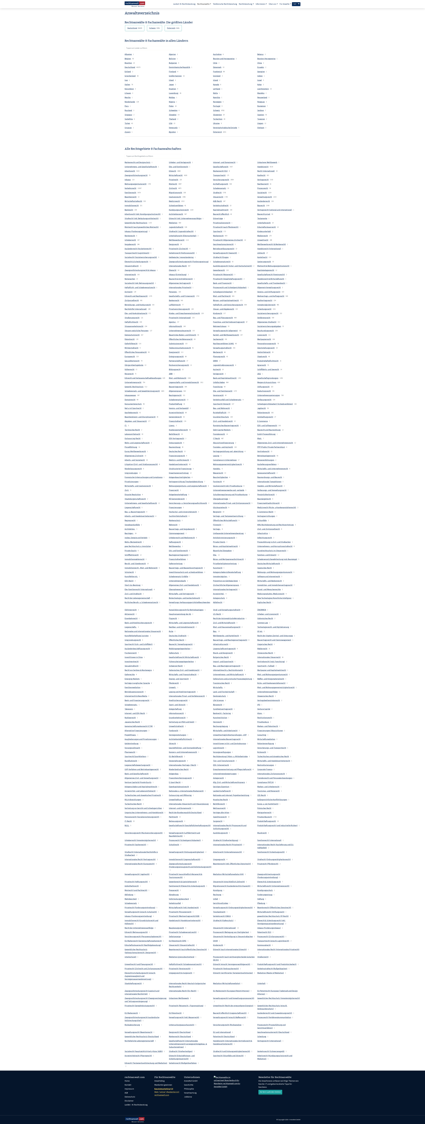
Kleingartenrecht (264, 812)
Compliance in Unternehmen (225, 460)
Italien (127, 84)
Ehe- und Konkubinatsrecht (136, 313)
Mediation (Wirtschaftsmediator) (226, 983)
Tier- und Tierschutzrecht (224, 761)
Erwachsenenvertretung (179, 473)
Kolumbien (129, 89)
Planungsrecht (219, 356)
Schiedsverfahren (176, 205)
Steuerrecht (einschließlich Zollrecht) (229, 881)
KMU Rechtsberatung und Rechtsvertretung (275, 525)
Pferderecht (174, 683)
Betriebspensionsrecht (134, 692)
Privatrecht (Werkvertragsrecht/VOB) (184, 916)
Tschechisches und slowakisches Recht (273, 756)
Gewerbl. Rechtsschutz (134, 386)
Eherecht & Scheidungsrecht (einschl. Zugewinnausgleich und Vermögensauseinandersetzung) (140, 976)
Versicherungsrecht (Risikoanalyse (227, 1025)
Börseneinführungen (265, 460)
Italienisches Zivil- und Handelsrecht (184, 670)
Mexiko (128, 97)
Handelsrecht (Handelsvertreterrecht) (185, 920)
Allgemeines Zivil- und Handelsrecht (184, 585)
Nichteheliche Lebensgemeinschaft (139, 1041)
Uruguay (128, 127)
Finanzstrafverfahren (177, 559)
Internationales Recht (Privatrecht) (227, 844)
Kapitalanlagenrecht (265, 270)
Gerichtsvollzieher (220, 903)
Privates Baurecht (264, 817)
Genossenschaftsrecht (266, 473)
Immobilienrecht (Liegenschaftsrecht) (184, 859)
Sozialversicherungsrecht (267, 313)
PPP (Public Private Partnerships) (271, 447)
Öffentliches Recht (176, 640)
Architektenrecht (176, 214)
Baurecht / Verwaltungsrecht (181, 644)
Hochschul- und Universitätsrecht (183, 512)
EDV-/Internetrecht (221, 765)
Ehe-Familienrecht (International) (139, 589)
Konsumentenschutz (133, 404)
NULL (127, 825)
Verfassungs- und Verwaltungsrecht (272, 490)
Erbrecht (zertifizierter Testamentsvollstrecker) (233, 973)
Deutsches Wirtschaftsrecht (268, 563)
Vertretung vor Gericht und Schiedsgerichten (143, 808)
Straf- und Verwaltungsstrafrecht (226, 610)
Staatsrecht (262, 356)
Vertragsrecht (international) (269, 1041)
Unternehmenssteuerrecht (180, 330)
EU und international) (222, 1032)
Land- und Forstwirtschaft (223, 692)
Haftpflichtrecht (131, 322)
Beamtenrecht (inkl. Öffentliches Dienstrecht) (232, 864)
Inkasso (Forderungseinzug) (136, 231)
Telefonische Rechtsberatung (225, 4)
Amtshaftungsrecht (265, 417)
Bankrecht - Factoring (222, 713)
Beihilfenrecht (219, 804)
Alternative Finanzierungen (136, 730)
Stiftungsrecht (263, 386)
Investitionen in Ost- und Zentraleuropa (229, 743)
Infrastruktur (262, 533)
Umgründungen (131, 473)
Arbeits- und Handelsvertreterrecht (139, 516)
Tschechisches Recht (133, 804)
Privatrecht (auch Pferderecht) (226, 227)
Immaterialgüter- (220, 576)
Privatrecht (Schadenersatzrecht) (183, 932)
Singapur (128, 114)
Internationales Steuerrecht (269, 657)
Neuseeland (262, 97)
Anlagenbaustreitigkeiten (179, 477)
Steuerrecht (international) (224, 928)
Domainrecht (130, 399)
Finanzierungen (175, 507)
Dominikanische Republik (179, 67)
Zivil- (127, 490)
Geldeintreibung (131, 743)
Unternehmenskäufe (177, 581)
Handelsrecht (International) (269, 248)
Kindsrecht (217, 313)
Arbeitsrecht (130, 171)
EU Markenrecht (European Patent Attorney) (231, 991)
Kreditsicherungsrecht (178, 700)
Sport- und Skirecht (177, 704)
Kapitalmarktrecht (220, 210)
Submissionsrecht (176, 343)
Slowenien (217, 114)
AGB (126, 1093)
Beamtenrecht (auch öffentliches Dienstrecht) (188, 949)
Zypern (127, 132)
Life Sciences (218, 700)
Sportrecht (217, 231)
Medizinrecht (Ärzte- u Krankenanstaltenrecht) (276, 507)
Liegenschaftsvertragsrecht (224, 648)
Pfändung (261, 903)
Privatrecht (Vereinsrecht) (180, 968)
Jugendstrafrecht (176, 227)
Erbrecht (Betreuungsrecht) (136, 932)
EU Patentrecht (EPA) (177, 941)
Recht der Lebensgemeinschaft (137, 598)
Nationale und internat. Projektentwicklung (231, 795)
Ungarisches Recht (265, 644)
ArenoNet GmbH (191, 1081)
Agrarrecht (261, 365)
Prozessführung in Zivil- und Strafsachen (274, 542)
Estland (128, 71)
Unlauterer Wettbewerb (267, 162)
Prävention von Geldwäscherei (225, 581)
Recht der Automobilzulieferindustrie (228, 618)
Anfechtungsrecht (264, 537)
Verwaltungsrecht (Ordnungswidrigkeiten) (186, 852)
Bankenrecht (174, 300)
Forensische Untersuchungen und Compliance (143, 477)
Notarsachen (130, 279)
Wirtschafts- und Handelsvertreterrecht (273, 761)
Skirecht (172, 743)
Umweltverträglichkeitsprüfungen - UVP (230, 735)
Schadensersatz (219, 188)
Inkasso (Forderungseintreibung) (138, 916)
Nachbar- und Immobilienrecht (182, 627)
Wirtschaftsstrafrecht (133, 201)
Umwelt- (172, 687)
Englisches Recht (264, 602)
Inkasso (128, 179)
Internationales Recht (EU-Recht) (182, 991)
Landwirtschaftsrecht (222, 791)
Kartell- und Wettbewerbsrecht (226, 335)
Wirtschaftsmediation (266, 739)
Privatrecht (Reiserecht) (223, 274)
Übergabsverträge (220, 499)
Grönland (217, 76)
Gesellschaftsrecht (220, 166)
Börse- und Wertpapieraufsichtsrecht (228, 559)
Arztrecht (128, 292)
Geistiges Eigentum (221, 786)
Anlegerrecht (218, 778)
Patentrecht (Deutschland (224, 1036)
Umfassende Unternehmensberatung (228, 533)
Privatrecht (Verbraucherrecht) (226, 968)
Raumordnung (175, 447)
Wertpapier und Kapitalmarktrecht (271, 670)
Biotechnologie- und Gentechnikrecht (184, 598)
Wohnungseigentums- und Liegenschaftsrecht (188, 486)
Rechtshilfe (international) (136, 309)
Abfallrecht (217, 602)
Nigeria (172, 102)
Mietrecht (173, 184)
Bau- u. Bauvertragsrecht (135, 512)
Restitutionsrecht (264, 717)
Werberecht (218, 352)
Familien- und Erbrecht (266, 555)
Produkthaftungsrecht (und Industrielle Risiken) (277, 825)
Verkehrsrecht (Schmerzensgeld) (271, 1051)
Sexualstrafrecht (131, 666)
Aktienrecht (129, 614)
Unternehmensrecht (133, 382)
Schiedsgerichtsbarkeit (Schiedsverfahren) (275, 404)
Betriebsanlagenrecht (266, 455)
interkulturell (130, 957)
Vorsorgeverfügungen (222, 752)
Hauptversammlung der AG (180, 614)
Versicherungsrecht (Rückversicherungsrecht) (144, 833)
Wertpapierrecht (264, 339)
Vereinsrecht (218, 395)
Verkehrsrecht (130, 188)
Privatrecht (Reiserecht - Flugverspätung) (186, 1005)
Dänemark (217, 67)
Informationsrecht (176, 713)
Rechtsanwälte (203, 4)
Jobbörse (188, 1097)
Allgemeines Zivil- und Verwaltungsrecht (141, 778)
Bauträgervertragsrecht (178, 555)
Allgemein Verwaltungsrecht (269, 287)
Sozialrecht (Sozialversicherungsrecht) (141, 257)
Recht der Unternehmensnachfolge (139, 928)
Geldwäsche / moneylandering (181, 257)
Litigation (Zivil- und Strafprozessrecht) (141, 464)
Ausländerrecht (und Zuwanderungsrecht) (274, 1013)
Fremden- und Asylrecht (223, 447)
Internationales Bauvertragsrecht (227, 739)
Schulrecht (129, 572)
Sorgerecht (217, 821)
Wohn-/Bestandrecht (133, 542)
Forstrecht (217, 481)
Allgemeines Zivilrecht (134, 455)
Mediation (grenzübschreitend (181, 957)
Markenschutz (175, 520)
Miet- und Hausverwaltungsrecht (226, 627)
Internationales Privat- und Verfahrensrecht (187, 696)
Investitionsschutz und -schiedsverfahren (186, 572)
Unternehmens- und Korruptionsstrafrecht (275, 546)
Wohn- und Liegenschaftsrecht (137, 443)
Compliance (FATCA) (265, 782)
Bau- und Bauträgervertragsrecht (226, 666)
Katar (259, 84)
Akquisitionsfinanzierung (223, 443)
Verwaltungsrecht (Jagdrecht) (137, 874)
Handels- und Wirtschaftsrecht (270, 486)
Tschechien (217, 119)
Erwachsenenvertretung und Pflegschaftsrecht (232, 769)
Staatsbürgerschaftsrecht (135, 499)
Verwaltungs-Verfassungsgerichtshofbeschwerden (189, 602)
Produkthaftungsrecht (266, 821)
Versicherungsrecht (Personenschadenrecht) (143, 936)
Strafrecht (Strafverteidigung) (225, 840)
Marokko (260, 93)
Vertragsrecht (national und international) (274, 210)
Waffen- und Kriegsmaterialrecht (270, 679)
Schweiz (216, 110)
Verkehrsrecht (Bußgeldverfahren (183, 1063)
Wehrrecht (173, 525)
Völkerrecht (129, 369)
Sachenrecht (218, 339)
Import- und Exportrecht (223, 661)
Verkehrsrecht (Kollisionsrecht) (182, 253)
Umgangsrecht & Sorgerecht (180, 973)
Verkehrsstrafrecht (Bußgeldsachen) (272, 968)
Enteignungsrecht (176, 356)
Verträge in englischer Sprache (137, 683)
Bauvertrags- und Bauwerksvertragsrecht (186, 568)
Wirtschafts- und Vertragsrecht (181, 594)
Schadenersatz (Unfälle (178, 576)
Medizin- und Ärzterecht (179, 460)
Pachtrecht (173, 817)
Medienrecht (262, 235)
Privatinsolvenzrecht (221, 223)
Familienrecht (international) (269, 840)
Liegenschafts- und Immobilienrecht (184, 382)
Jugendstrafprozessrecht (223, 365)
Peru (127, 106)
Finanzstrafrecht (176, 421)
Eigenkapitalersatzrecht (179, 786)
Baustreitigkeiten (220, 477)
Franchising (218, 386)
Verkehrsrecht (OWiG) (222, 916)
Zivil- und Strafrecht (133, 594)
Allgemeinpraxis (175, 391)
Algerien (172, 54)
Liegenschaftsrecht (132, 507)
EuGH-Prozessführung (266, 434)
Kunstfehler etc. (131, 576)
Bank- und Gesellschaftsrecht (137, 773)
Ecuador (260, 67)
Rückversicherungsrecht (179, 365)
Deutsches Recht (176, 451)
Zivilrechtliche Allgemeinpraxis (226, 585)
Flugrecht (173, 618)
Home (127, 1081)
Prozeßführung (131, 447)
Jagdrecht (261, 408)
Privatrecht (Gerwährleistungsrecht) (140, 1005)
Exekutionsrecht (264, 391)
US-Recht (217, 614)
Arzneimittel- (218, 594)
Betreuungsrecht (176, 821)
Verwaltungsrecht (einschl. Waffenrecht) (229, 1017)
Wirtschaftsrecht (176, 175)
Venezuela (173, 127)
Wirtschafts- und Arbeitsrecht (225, 730)
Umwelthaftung (175, 799)
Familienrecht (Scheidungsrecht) (271, 852)
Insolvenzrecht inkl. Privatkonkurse (227, 486)
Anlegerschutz (219, 598)
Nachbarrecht (263, 184)
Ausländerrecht (263, 201)
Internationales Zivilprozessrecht (271, 773)
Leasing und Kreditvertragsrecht (182, 692)
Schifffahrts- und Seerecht (268, 369)
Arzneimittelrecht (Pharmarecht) (138, 1055)
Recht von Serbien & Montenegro (138, 670)
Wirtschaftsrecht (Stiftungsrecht (270, 912)
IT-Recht (128, 821)
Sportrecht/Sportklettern (135, 756)
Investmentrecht (132, 661)
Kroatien (172, 89)
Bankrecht (129, 210)
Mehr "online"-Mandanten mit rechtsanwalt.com (166, 1092)
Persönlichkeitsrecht (266, 494)
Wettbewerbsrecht (176, 240)
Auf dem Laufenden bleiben (270, 1092)
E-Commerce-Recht (265, 512)
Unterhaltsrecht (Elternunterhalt (182, 235)
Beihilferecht (174, 434)
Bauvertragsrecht (176, 386)
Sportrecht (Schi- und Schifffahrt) (139, 644)
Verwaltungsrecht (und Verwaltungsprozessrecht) (233, 998)
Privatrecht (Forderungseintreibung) (140, 907)
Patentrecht (130, 339)
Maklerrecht (262, 648)
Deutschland (130, 67)
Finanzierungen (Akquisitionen (270, 730)
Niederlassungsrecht (133, 468)
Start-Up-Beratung (132, 585)
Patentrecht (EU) (264, 932)
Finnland (172, 71)
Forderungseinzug (264, 894)
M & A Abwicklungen (133, 799)
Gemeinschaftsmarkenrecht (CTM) (139, 726)
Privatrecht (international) (180, 317)
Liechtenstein (263, 89)
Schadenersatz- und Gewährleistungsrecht (142, 391)
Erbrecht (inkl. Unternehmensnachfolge (185, 218)
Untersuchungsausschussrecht (181, 1025)
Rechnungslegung (220, 726)
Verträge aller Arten (221, 812)
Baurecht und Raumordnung (269, 430)
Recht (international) (266, 171)
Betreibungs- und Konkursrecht (138, 305)
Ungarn (260, 123)
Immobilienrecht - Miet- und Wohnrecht (141, 568)
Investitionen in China (134, 657)
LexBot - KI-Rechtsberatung (136, 1105)
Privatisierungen (131, 481)
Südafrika (129, 119)
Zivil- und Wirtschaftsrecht (224, 623)
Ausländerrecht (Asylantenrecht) (138, 248)
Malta (215, 93)
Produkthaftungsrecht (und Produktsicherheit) (277, 964)
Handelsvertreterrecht (178, 464)
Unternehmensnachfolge (267, 692)
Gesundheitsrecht (132, 361)
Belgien (128, 58)
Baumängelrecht (264, 499)
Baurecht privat (263, 214)
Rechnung (217, 894)
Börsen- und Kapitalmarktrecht (226, 300)
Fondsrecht (173, 730)
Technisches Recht (132, 430)
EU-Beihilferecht (176, 756)
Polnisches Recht (264, 808)
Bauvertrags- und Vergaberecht (182, 529)
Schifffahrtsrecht (132, 555)
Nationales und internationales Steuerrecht (143, 631)
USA (170, 123)
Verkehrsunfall (175, 903)
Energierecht (174, 352)
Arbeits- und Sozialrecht (135, 460)
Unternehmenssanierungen (268, 395)
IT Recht (216, 438)
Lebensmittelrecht (132, 434)
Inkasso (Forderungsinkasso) (269, 928)
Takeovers (129, 709)
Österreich (217, 132)
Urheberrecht (130, 240)
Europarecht (130, 356)
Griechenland (130, 76)
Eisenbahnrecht (131, 618)
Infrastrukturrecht (220, 644)
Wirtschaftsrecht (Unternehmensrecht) (273, 886)
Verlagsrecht (218, 374)
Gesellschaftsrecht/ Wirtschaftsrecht (184, 657)
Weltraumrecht (219, 808)
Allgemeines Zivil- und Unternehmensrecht (275, 443)
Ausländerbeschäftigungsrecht (137, 648)
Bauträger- (129, 533)
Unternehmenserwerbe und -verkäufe (228, 490)
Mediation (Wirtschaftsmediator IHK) (228, 874)
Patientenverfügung (265, 743)
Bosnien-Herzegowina (266, 58)
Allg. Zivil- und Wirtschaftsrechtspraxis (229, 782)
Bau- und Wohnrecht (221, 408)
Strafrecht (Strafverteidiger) (181, 1051)
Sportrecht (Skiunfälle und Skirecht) (228, 1055)
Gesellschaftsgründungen (267, 378)
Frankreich (217, 71)
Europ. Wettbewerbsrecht (135, 451)
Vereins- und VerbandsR (178, 408)
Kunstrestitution (220, 717)
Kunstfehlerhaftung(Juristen (137, 635)
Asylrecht (217, 369)
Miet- (259, 438)
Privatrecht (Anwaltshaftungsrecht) (227, 279)
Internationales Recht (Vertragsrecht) (140, 859)
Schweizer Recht (176, 666)
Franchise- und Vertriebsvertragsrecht (229, 322)
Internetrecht (130, 274)
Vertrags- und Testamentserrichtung (228, 516)
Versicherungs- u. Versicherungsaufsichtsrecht (188, 503)
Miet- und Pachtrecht (222, 296)
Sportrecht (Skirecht (221, 404)
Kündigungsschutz (265, 890)
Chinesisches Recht (265, 653)
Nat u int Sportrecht (133, 408)
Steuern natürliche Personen (136, 330)
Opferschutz (174, 653)
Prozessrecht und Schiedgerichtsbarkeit (230, 287)
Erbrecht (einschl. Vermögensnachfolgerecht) (231, 964)
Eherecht (172, 270)
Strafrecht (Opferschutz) (223, 920)
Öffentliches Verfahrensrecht (181, 339)
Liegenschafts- (131, 627)
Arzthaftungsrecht (220, 184)
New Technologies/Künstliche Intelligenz (274, 598)
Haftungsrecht (175, 542)
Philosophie (189, 1089)
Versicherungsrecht (221, 179)
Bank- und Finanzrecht (222, 283)
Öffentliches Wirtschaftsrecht (225, 520)
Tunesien (261, 119)
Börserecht (217, 704)
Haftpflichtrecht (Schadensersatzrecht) (185, 964)
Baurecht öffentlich (221, 214)
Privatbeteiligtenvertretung (225, 563)
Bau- (215, 631)
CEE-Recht (261, 795)
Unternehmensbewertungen (225, 773)
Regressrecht (130, 520)
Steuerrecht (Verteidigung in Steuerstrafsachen (233, 936)
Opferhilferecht (131, 343)
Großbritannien (175, 76)
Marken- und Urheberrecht (268, 786)
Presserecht (174, 890)
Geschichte (188, 1085)
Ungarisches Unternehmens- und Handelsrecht (144, 812)
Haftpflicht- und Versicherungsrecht (228, 305)
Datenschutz (130, 1097)
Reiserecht (129, 374)
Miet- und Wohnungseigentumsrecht (272, 674)
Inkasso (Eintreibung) (178, 274)
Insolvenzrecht (175, 197)
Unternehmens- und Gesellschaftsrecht (141, 166)
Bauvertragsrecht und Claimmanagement (274, 640)
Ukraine (216, 123)
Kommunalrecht (264, 945)
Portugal (216, 106)
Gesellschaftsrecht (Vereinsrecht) (271, 274)
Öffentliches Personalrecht (136, 352)
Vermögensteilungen (177, 735)
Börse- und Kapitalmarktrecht (225, 546)
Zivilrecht (173, 188)
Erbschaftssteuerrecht (266, 227)
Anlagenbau (174, 773)
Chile (215, 63)
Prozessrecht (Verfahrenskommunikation (274, 1017)
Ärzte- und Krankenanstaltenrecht (271, 683)
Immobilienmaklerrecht (134, 559)
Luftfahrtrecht (175, 305)
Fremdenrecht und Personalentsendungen (274, 778)
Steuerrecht (218, 197)
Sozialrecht (262, 192)
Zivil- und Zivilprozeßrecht (268, 529)
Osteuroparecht (175, 443)
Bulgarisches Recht (221, 657)
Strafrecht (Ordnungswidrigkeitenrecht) (274, 859)
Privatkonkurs (263, 722)
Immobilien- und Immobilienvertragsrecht (275, 585)
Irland (171, 80)
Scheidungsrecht (264, 309)
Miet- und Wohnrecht (177, 378)
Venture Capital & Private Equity (138, 782)
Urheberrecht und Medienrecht (182, 537)
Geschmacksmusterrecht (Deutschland (273, 1032)
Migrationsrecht (175, 192)
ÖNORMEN (261, 610)
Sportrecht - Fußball (265, 666)
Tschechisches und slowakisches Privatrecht (143, 795)
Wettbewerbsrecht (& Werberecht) (271, 244)
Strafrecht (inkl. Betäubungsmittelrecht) (142, 218)
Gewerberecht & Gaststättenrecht (183, 881)
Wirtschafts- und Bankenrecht (269, 581)
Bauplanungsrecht (176, 928)
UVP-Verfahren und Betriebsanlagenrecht (142, 769)
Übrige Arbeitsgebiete (134, 365)
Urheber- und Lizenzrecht (268, 614)
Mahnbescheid (131, 899)
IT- (126, 425)
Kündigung (217, 890)
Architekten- (130, 529)
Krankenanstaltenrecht (178, 430)
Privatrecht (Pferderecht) (267, 864)
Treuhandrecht (219, 912)
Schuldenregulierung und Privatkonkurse (230, 494)
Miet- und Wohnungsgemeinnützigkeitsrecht (276, 687)
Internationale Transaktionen (269, 481)
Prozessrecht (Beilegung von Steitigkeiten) (231, 932)
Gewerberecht (219, 270)
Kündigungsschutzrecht (179, 210)
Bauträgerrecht (175, 395)
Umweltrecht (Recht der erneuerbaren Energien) (233, 1005)
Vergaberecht (130, 244)
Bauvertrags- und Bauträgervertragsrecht (230, 640)
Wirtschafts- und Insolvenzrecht (138, 486)
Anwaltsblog (159, 1081)
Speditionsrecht (220, 817)
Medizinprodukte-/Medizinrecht (270, 594)
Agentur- (172, 322)
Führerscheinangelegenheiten (181, 661)
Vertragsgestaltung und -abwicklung (228, 451)
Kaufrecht (261, 175)
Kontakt (128, 1085)
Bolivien (172, 58)
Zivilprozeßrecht (132, 300)
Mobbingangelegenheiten (179, 648)
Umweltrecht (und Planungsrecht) (139, 964)
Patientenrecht (263, 412)
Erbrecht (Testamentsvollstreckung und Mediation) (146, 1063)
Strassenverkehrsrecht (134, 326)
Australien (217, 54)
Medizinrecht (174, 201)
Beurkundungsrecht (265, 330)
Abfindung (129, 894)
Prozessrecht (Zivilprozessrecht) (270, 936)
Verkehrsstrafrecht (221, 205)
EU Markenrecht (131, 1013)
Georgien (261, 71)
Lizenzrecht (262, 335)
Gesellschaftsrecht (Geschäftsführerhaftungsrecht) (190, 825)
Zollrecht (261, 253)
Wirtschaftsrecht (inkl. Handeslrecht (184, 907)
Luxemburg (173, 93)
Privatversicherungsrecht (179, 309)
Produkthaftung (175, 404)
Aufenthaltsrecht (132, 886)
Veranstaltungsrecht (177, 761)
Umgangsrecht (219, 859)
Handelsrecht (263, 166)
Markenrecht (218, 235)
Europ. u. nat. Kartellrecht (267, 804)
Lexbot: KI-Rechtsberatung (184, 4)
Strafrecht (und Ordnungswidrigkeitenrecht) (231, 1051)
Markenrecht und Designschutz (137, 162)
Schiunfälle (262, 520)
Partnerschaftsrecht (177, 361)
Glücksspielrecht (220, 507)
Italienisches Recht (265, 618)
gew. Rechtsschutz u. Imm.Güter (138, 546)
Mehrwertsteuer (220, 326)
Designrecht (174, 244)
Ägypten (172, 132)
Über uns (272, 4)
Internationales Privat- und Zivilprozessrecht (231, 503)
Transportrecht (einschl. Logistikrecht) (273, 941)
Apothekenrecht (131, 412)
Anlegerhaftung (175, 709)
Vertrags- (217, 529)
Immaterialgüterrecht (266, 305)
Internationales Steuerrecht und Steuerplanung (189, 804)
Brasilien (128, 63)
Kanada (216, 84)
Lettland (216, 89)
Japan (171, 84)
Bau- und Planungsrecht (223, 317)
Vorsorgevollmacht (132, 748)
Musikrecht (262, 833)
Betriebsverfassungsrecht (223, 248)
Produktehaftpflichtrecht (268, 361)
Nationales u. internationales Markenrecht (186, 791)
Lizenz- (172, 425)
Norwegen (217, 102)
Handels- (217, 468)
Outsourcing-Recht (132, 438)
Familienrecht (130, 192)
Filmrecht (217, 525)
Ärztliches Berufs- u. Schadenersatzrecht (141, 602)
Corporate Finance (264, 769)
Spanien (260, 114)
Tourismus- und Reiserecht (268, 791)
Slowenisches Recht (265, 696)
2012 (259, 374)
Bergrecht (217, 512)
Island (215, 80)
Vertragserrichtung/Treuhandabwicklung (186, 481)
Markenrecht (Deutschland (180, 1036)
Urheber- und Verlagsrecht (180, 162)
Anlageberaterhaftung (178, 494)
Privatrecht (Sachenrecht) (135, 844)
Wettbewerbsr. (175, 546)
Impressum (129, 1089)
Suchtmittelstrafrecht (178, 516)
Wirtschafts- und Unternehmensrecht (272, 468)
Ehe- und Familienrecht (178, 166)
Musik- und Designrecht (223, 653)
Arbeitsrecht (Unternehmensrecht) (227, 852)
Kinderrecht (218, 945)
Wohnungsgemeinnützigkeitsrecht (227, 464)
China (259, 63)
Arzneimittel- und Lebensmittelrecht (140, 791)
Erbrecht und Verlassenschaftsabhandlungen (143, 378)
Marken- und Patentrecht (267, 726)
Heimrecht (217, 722)
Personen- (173, 292)
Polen (171, 106)
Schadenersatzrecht (177, 399)
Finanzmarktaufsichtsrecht (268, 503)
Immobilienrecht (132, 205)
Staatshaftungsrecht (133, 983)
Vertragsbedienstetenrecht (268, 700)
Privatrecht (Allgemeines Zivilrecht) (228, 240)
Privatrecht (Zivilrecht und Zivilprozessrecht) (143, 968)
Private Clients (219, 542)
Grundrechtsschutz (221, 417)
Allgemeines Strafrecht (266, 322)
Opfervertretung (176, 563)
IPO (258, 704)
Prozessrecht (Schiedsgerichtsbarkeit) (185, 840)
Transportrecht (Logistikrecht (137, 253)
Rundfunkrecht (131, 761)
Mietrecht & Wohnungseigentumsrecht (273, 266)
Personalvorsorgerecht (266, 343)
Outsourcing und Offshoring (180, 795)
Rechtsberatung (245, 4)
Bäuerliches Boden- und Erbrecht (182, 335)
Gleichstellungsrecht (266, 348)
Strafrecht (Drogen (221, 257)
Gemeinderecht (175, 417)
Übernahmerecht (176, 589)
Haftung (260, 899)
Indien (260, 76)
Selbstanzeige (175, 936)
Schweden (173, 110)
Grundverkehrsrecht (177, 717)
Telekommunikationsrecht (180, 348)
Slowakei (173, 114)
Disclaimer (129, 1101)
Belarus (260, 54)
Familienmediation (132, 687)
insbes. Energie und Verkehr (136, 537)
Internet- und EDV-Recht (135, 713)
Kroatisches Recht (220, 799)
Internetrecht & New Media (136, 696)
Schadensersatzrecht (222, 261)
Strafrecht (217, 192)
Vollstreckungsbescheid (179, 899)
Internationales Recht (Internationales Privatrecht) (278, 949)
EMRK (215, 361)
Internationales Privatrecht (180, 287)
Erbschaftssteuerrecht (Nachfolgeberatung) (143, 945)
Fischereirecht (131, 653)
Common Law (262, 623)
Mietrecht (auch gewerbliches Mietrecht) (142, 227)
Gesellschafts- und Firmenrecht (182, 296)
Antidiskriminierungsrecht (224, 537)
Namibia (216, 97)
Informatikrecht (175, 326)
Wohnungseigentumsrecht (135, 184)
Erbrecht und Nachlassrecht (136, 296)
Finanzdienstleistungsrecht (180, 778)
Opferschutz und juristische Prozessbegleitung (232, 679)
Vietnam (260, 127)
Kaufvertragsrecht (264, 300)
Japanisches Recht (132, 722)
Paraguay (261, 102)
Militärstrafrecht (131, 348)
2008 (171, 374)
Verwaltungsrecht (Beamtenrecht (138, 1032)
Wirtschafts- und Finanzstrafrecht (183, 674)
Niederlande (130, 102)
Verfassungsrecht (264, 399)
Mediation (173, 223)
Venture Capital (263, 709)
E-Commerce (262, 421)
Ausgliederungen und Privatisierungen (141, 739)
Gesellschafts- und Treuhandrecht (271, 283)
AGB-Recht (217, 201)
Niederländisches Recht (179, 769)
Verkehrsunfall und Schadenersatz (227, 399)
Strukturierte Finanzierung (180, 468)
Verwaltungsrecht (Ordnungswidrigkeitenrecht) (233, 907)
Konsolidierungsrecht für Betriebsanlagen (186, 610)
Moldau (172, 97)
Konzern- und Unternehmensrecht (183, 752)
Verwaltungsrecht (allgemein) (225, 330)
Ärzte (171, 631)
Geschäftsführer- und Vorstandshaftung (185, 748)
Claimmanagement (176, 533)
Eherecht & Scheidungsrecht (136, 261)
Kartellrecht (262, 257)
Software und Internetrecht (268, 576)
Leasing (216, 455)
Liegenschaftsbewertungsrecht (137, 765)
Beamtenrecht (130, 197)
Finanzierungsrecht (177, 455)
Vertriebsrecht (263, 451)
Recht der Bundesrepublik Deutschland (185, 812)
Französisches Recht (221, 683)
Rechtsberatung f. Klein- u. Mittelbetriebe (230, 756)
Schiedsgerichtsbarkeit (223, 292)
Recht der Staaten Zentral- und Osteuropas (275, 635)
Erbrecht (172, 171)
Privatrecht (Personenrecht (180, 912)
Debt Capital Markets (222, 430)
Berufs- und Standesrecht (135, 563)
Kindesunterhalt (264, 231)
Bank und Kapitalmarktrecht (225, 378)
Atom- (259, 713)
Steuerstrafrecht (132, 266)
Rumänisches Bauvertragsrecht (226, 425)
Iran (126, 80)
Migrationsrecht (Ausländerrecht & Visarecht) (231, 886)
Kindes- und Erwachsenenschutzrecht (184, 313)
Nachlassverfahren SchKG (223, 343)
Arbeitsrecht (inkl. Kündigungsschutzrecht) (143, 214)
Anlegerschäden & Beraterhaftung (227, 572)
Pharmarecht (130, 752)
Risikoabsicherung (132, 1025)
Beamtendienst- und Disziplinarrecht (140, 417)
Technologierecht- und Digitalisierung (273, 627)
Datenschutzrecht (132, 335)
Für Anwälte (284, 4)
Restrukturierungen (265, 765)
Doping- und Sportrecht (179, 679)
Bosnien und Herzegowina (224, 58)
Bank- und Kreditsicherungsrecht (138, 623)
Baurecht (261, 205)
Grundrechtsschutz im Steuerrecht (271, 550)
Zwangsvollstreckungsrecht (136, 175)
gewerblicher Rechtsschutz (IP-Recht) (273, 916)
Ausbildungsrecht (220, 833)
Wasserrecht (218, 473)
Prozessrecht (262, 188)
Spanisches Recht (264, 568)
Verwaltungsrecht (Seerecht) (225, 253)
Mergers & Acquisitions (266, 382)
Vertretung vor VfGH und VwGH (181, 722)
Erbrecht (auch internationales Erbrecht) (230, 949)
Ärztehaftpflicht (219, 412)
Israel (259, 80)
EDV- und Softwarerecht (267, 425)
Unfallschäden (219, 382)
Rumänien (261, 106)
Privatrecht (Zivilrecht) (178, 248)
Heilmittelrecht (264, 352)
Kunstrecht (217, 568)
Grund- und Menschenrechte (269, 589)
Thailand (172, 119)
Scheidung (261, 1036)
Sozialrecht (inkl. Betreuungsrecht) (139, 283)
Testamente (262, 218)
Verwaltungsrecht (264, 197)
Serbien (260, 110)
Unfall (215, 899)
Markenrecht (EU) (220, 171)
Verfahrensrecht (263, 317)
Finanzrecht (174, 490)
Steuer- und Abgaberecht (223, 309)
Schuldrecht (174, 844)
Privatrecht (173, 179)
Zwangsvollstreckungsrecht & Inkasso (140, 270)
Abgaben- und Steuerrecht (136, 421)
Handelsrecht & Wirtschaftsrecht (270, 279)
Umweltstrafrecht (176, 726)
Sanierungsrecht (264, 261)
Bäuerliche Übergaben (222, 550)
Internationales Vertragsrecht (225, 589)
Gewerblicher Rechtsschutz (136, 223)
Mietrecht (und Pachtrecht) (136, 890)
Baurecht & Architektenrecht (181, 279)
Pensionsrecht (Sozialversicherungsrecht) (142, 817)
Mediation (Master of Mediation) (270, 973)
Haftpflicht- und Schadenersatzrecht (140, 287)
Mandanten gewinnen (163, 1085)
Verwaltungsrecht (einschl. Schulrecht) (141, 912)
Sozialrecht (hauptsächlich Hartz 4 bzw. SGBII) (144, 1051)
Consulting (261, 735)
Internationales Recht (178, 266)
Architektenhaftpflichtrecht (180, 739)
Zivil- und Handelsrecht (223, 421)
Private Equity (131, 550)
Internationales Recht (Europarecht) (140, 864)
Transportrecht (219, 175)
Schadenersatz (131, 903)
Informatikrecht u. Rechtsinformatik (228, 670)
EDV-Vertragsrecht (176, 438)
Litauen (128, 93)
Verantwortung (190, 1093)
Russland (128, 110)
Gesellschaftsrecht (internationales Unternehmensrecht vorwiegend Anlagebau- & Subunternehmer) (188, 1044)
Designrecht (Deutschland (180, 1032)
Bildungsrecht (175, 369)
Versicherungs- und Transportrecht (271, 748)
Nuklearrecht (130, 717)
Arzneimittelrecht (176, 412)
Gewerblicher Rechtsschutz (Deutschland (142, 1036)
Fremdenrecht (219, 434)
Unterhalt (261, 983)
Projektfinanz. (130, 735)
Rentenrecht (130, 235)
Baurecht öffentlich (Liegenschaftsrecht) (230, 1013)
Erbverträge (218, 218)
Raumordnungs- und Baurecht (269, 477)
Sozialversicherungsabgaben (269, 326)
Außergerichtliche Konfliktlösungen (272, 799)
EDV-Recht (129, 581)
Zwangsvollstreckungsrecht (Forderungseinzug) (189, 261)
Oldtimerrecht (131, 610)
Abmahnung (174, 894)
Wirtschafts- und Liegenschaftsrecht (184, 623)
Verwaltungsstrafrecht (222, 348)
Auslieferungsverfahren (266, 464)
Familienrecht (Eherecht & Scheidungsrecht (187, 886)
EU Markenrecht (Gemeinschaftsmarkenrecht (143, 941)
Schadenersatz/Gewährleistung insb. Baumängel (277, 559)
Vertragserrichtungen (266, 516)
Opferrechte (130, 674)
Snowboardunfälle (132, 525)
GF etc (260, 631)
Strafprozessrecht (132, 317)
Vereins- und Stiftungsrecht (268, 292)
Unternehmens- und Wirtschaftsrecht (228, 674)
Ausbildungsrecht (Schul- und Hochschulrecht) (232, 266)
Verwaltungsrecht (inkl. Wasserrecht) (184, 1017)
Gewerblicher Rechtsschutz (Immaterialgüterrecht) (278, 998)
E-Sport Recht (175, 782)
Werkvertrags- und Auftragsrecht (270, 296)
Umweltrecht (262, 240)
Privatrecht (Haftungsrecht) (136, 881)
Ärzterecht (261, 752)
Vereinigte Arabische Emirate (225, 127)
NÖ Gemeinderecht (177, 499)
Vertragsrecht (263, 179)
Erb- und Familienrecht (178, 550)
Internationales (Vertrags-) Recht (182, 765)
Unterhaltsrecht (264, 223)
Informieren (260, 4)
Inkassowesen (130, 395)
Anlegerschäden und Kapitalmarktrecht (141, 786)
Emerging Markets (132, 679)
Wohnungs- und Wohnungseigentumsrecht (274, 572)
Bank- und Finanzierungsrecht (137, 700)
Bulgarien (173, 63)
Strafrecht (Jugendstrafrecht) (181, 231)
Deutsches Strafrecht (177, 635)
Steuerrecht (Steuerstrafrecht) (182, 945)
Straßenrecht (263, 957)
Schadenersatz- (131, 704)
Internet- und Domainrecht (224, 162)
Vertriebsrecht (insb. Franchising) (271, 661)
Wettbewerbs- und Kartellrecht (226, 635)
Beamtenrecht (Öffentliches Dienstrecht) (274, 907)
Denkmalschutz (219, 696)
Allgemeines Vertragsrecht (180, 283)
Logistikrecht (218, 748)
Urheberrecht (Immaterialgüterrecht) (140, 840)
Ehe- (215, 555)
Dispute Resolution (133, 494)
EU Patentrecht (175, 1013)
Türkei (127, 123)
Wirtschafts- (218, 687)
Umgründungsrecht (133, 640)
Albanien (128, 54)
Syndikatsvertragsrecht (223, 709)
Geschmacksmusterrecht (223, 244)
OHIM (215, 941)
